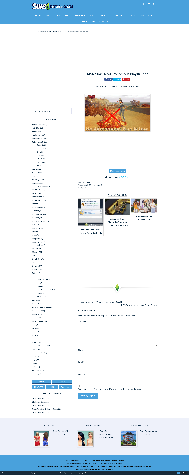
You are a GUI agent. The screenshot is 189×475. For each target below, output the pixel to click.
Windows (40, 166)
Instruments (36, 228)
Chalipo (35, 398)
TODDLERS (38, 387)
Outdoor (35, 262)
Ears (38, 283)
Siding (39, 155)
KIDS (52, 387)
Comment (83, 321)
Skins (34, 332)
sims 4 (99, 185)
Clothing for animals (44, 279)
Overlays (35, 266)
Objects (35, 255)
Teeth (34, 349)
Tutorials (35, 367)
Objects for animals (44, 290)
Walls (39, 162)
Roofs (39, 152)
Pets (34, 273)
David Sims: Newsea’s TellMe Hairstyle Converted (105, 434)
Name (81, 350)
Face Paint (36, 197)
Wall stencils (41, 186)
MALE (41, 381)
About (184, 473)
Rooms (34, 314)
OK (179, 473)
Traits (34, 363)
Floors (39, 148)
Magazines (36, 239)
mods (84, 185)
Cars (34, 176)
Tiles (38, 159)
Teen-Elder (65, 387)
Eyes (34, 193)
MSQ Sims (124, 177)
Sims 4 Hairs (94, 469)
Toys (38, 293)
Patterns (35, 269)
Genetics (35, 211)
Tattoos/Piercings (39, 346)
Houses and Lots (38, 221)
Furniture (35, 207)
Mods (88, 182)
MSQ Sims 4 (91, 185)
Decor (34, 183)
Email (81, 362)
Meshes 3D (36, 248)
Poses (34, 304)
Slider (34, 335)
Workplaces (36, 370)
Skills (34, 328)
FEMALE (62, 381)
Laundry (35, 232)
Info (33, 225)
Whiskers (40, 297)
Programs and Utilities (40, 307)
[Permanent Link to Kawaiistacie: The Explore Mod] (144, 212)
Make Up (35, 242)
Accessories (36, 124)
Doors (39, 145)
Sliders (34, 339)
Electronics (36, 190)
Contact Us (44, 398)
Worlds (35, 374)
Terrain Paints (37, 353)
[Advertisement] (94, 52)
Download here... (117, 171)
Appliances (36, 135)
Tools (34, 356)
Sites (34, 325)
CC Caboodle (107, 469)
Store (34, 342)
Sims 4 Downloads (52, 6)
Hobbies (35, 218)
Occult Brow (37, 259)
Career (34, 173)
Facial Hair (36, 200)
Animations (36, 131)
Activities (35, 128)
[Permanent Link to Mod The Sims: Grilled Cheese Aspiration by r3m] (90, 225)
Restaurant (36, 311)
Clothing (35, 180)
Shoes (34, 318)
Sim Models (36, 321)
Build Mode (36, 142)
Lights (34, 235)
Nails (38, 245)
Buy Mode (36, 169)
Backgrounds (37, 138)
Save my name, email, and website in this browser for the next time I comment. (111, 389)
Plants (34, 300)
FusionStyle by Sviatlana (41, 409)
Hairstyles (36, 214)
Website (81, 374)
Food (34, 204)
